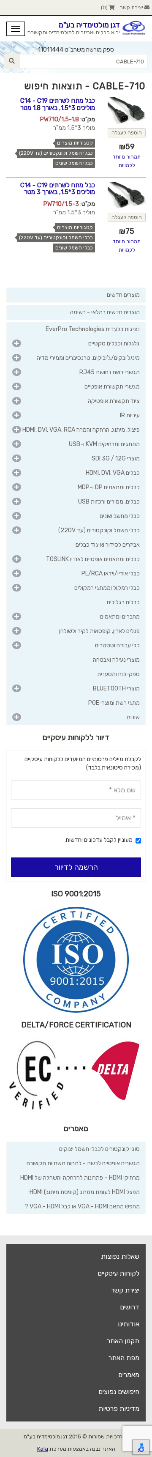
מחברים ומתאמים (120, 616)
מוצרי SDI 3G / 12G (116, 458)
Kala (42, 1449)
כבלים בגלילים (123, 602)
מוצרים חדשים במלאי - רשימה (105, 312)
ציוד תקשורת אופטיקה (114, 401)
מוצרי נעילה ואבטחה (116, 659)
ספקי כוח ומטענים (119, 674)
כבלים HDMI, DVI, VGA (113, 473)
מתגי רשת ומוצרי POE (114, 703)
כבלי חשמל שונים (74, 163)
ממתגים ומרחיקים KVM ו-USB (104, 444)
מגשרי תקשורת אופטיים (112, 386)
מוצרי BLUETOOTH (116, 688)
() (105, 8)
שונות (133, 717)
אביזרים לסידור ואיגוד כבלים (108, 544)
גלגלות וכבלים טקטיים (114, 343)
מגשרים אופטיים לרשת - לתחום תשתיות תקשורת (83, 1163)
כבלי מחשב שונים (120, 516)
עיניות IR (130, 415)
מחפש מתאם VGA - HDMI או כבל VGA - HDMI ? (82, 1206)
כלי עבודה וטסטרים (117, 645)
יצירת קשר (132, 8)
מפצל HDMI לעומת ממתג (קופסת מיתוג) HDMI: (84, 1192)
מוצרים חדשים (123, 295)
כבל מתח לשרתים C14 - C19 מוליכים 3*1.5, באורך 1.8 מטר (57, 104)
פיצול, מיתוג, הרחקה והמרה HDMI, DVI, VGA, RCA (81, 429)
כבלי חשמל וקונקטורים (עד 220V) (56, 153)
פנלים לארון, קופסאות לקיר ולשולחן (99, 631)
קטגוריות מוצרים (75, 143)
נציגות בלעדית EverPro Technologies (93, 329)
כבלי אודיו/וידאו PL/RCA (110, 573)
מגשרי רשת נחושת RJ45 (109, 372)
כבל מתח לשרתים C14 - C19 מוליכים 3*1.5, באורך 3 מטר (57, 188)
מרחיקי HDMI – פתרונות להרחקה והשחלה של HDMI (80, 1177)
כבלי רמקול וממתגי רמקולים (107, 588)
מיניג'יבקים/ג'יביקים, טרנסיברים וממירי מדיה (88, 358)
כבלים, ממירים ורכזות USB (109, 501)
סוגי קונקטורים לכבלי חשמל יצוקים (99, 1149)
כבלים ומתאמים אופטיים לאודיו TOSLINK (93, 559)
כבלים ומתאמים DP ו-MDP (109, 487)
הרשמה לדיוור (76, 867)
